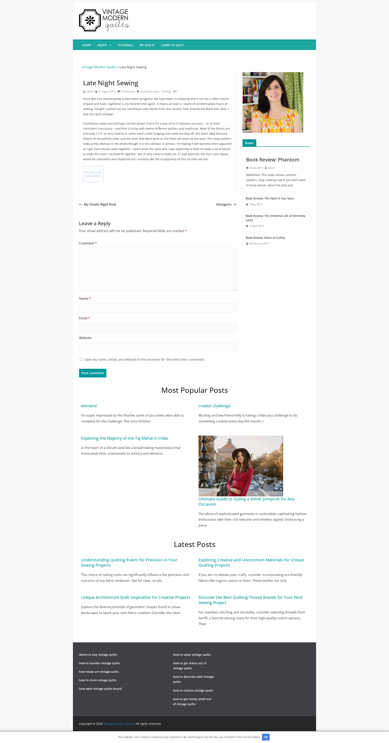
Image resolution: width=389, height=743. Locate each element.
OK (266, 737)
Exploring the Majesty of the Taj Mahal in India (124, 438)
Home (86, 45)
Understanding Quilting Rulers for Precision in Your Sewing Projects (129, 562)
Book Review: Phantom (272, 159)
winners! (89, 405)
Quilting (166, 91)
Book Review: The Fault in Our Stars (270, 198)
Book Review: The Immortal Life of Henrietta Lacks (275, 218)
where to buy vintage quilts (98, 655)
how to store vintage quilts (97, 680)
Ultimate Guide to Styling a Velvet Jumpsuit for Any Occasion (246, 501)
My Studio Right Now (100, 204)
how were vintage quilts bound (100, 689)
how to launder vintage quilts (99, 663)
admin (89, 91)
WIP (175, 91)
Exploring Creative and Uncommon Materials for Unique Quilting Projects (251, 562)
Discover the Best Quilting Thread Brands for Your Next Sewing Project (251, 600)
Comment (88, 243)
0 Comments (128, 91)
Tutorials (125, 45)
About (102, 45)
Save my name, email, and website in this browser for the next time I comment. (144, 359)
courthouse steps (149, 91)
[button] (109, 45)
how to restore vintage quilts (193, 690)
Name (85, 298)
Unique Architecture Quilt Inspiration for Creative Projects (135, 597)
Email (84, 318)
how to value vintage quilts (192, 655)
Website (85, 338)
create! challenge (214, 405)
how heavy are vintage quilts (99, 672)
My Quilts (147, 45)
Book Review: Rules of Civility (265, 238)
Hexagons (224, 204)
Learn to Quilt (172, 45)
